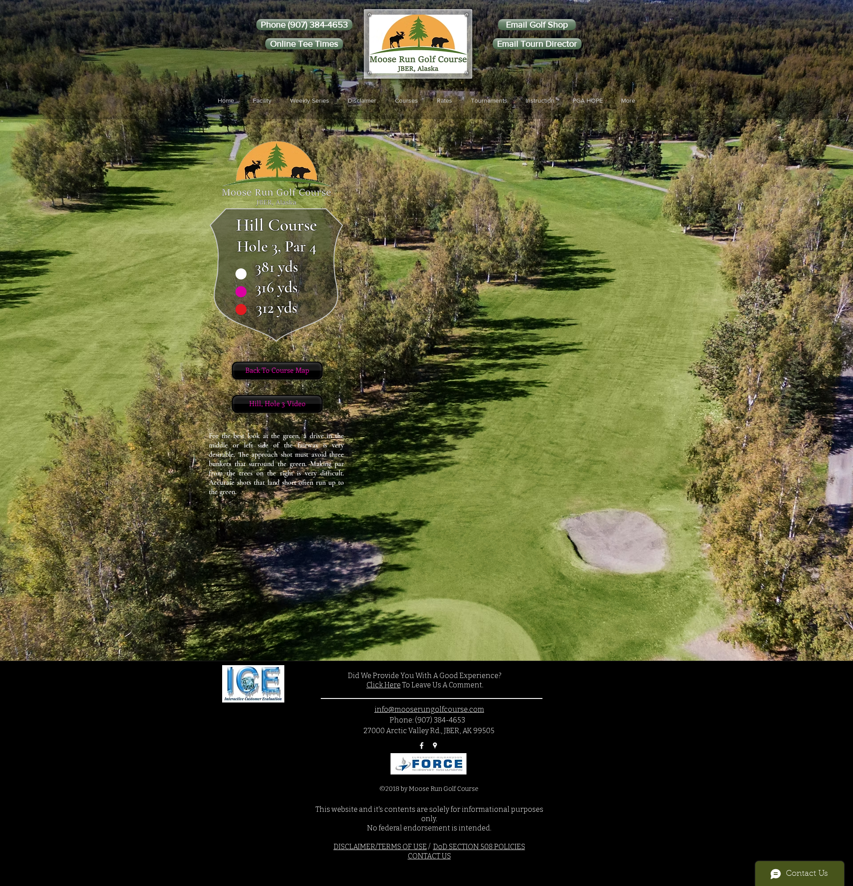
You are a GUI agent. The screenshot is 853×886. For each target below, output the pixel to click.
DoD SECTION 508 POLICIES (479, 846)
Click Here (384, 685)
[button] (262, 100)
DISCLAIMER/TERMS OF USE (380, 846)
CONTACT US (429, 856)
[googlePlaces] (434, 745)
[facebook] (421, 745)
